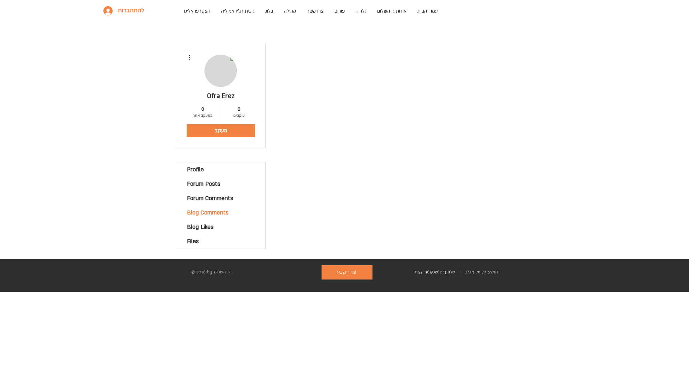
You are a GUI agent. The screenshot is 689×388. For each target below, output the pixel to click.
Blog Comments (208, 213)
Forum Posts (203, 184)
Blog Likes (200, 227)
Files (193, 241)
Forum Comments (210, 198)
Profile (195, 170)
